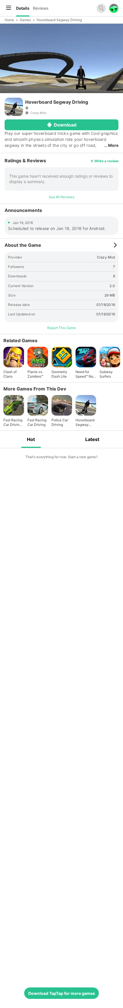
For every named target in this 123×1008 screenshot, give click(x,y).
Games (25, 20)
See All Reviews (61, 197)
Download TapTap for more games (61, 993)
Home (9, 20)
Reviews (40, 8)
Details (22, 8)
